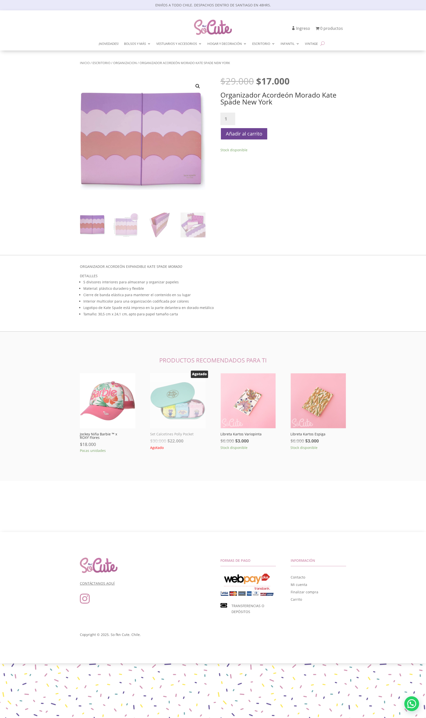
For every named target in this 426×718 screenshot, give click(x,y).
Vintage (311, 44)
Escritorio (261, 44)
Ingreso (303, 28)
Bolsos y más (135, 44)
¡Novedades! (109, 44)
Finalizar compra (304, 592)
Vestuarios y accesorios (176, 44)
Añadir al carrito (244, 133)
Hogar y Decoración (224, 44)
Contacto (298, 578)
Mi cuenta (299, 585)
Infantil (288, 44)
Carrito (296, 600)
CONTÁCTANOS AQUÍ (97, 583)
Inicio (85, 63)
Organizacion (125, 63)
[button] (197, 86)
